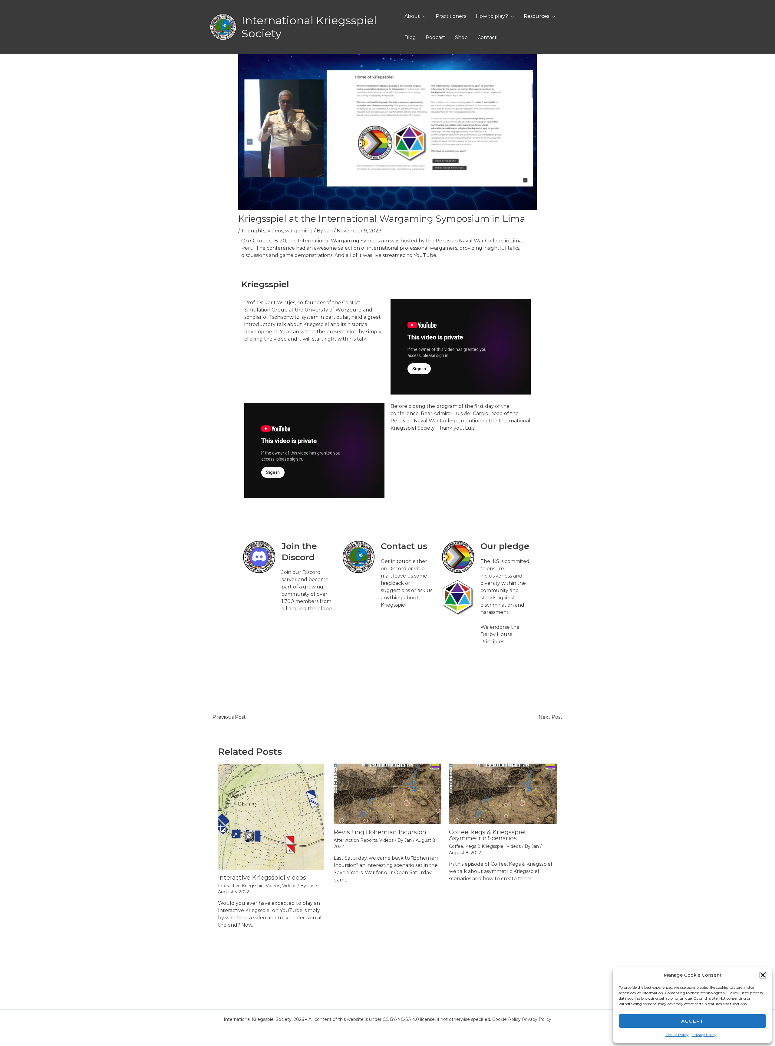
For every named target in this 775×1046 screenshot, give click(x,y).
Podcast (435, 37)
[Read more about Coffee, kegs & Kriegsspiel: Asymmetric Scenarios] (503, 793)
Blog (410, 37)
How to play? (492, 16)
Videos (275, 231)
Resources (536, 16)
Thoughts (253, 231)
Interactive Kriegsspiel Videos (249, 885)
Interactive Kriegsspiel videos (262, 877)
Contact (487, 37)
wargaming (299, 231)
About (412, 16)
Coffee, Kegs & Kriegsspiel (476, 846)
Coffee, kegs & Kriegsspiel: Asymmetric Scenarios (488, 835)
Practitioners (451, 16)
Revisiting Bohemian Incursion (380, 832)
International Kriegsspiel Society (309, 27)
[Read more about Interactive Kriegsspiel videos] (271, 816)
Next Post (554, 717)
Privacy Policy (704, 1034)
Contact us (404, 546)
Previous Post (226, 717)
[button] (763, 975)
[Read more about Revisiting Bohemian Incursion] (388, 793)
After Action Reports (355, 840)
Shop (461, 37)
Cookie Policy (677, 1034)
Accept (692, 1021)
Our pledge (504, 546)
